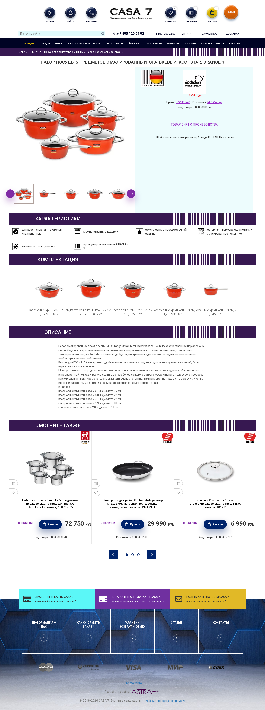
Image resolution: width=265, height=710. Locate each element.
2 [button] (132, 554)
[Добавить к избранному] (13, 492)
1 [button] (127, 554)
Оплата (186, 33)
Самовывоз (209, 33)
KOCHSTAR (183, 102)
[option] (24, 194)
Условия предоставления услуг (165, 701)
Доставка (232, 33)
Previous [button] (10, 193)
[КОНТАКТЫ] (91, 12)
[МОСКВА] (49, 12)
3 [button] (138, 554)
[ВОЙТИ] (70, 12)
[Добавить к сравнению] (13, 483)
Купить (53, 524)
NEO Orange (214, 102)
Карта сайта (134, 683)
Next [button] (131, 193)
